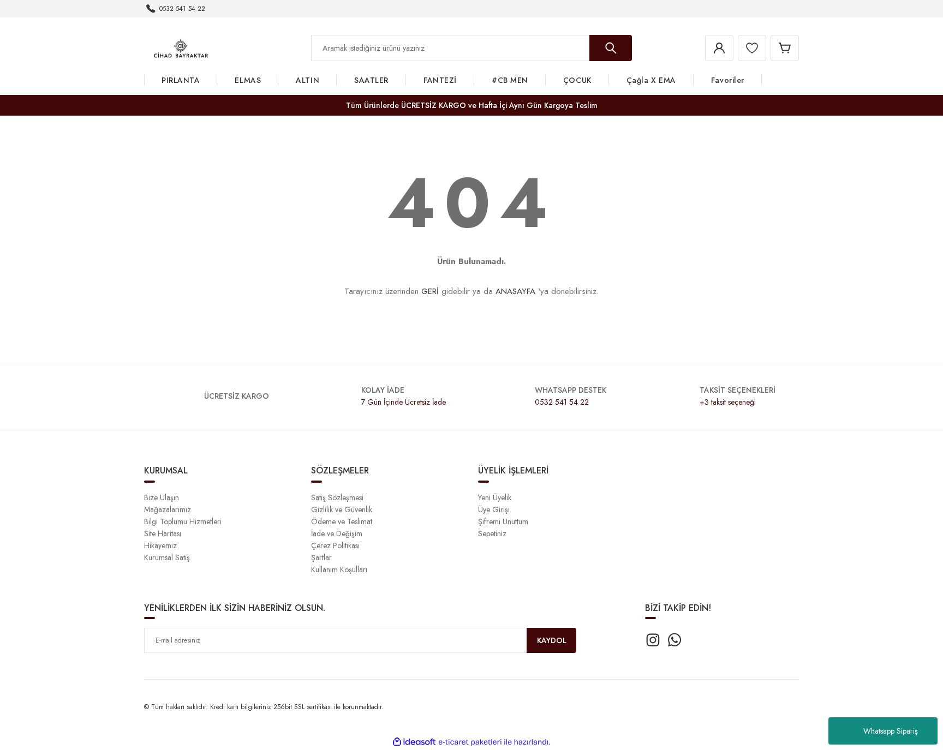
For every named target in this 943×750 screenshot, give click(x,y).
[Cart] (785, 48)
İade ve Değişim (336, 533)
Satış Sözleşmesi (337, 497)
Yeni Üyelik (494, 497)
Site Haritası (162, 533)
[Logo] (181, 47)
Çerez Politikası (335, 545)
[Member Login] (719, 48)
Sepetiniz (492, 533)
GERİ (430, 291)
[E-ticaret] (470, 742)
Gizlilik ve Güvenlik (341, 509)
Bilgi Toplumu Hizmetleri (183, 521)
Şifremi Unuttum (503, 521)
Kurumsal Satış (167, 557)
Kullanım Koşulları (339, 569)
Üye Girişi (494, 509)
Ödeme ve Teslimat (341, 521)
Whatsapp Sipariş (890, 730)
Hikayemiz (160, 545)
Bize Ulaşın (161, 497)
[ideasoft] (414, 742)
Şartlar (321, 557)
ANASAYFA (515, 291)
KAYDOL (551, 640)
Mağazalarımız (167, 509)
